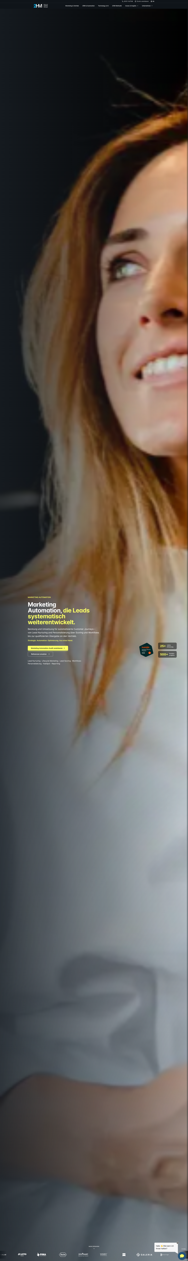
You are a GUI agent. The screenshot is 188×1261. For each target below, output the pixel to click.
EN (153, 1)
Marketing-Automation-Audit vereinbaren (47, 648)
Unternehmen (146, 6)
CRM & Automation (88, 6)
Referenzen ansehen (39, 654)
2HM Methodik (117, 6)
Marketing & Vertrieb (72, 6)
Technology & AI (103, 6)
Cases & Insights (130, 6)
